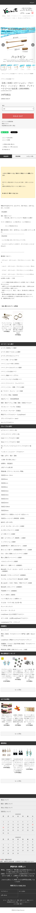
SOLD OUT (18, 116)
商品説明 (6, 156)
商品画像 (18, 156)
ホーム (3, 73)
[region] (18, 45)
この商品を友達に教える (8, 144)
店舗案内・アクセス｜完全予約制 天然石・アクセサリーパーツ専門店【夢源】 (18, 644)
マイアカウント (4, 891)
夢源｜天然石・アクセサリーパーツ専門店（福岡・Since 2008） (18, 635)
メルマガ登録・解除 (17, 903)
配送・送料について (21, 900)
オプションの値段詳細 (7, 121)
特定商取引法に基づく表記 (8, 125)
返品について (5, 123)
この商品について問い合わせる (10, 147)
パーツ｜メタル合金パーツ (11, 73)
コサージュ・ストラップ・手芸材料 (25, 73)
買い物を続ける (6, 149)
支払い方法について (11, 900)
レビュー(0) (30, 156)
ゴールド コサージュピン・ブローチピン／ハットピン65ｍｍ (17, 270)
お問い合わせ (4, 895)
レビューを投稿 (6, 140)
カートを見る (22, 891)
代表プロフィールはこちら (18, 885)
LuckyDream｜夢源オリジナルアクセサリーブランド (16, 639)
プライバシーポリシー (24, 902)
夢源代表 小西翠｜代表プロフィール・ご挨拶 (14, 649)
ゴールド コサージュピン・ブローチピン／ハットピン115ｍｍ (18, 274)
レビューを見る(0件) (7, 137)
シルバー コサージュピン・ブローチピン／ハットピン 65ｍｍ (18, 266)
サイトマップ (5, 630)
